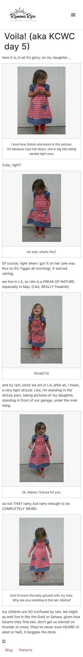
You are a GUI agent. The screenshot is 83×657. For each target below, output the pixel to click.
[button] (73, 14)
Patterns (25, 650)
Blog (9, 650)
